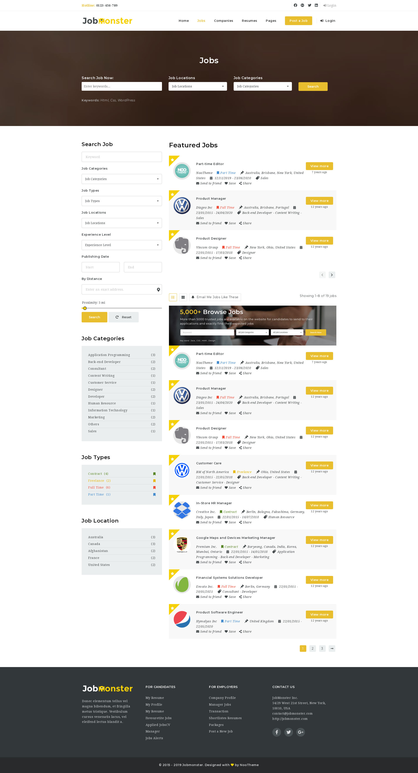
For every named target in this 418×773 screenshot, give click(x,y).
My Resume (155, 698)
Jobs (201, 21)
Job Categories (248, 78)
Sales (265, 178)
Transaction (219, 711)
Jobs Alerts (154, 738)
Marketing (262, 557)
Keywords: (90, 100)
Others (93, 424)
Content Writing (287, 213)
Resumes (249, 21)
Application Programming (109, 355)
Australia (95, 537)
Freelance (99, 480)
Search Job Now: (98, 78)
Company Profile (222, 698)
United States (99, 565)
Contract (98, 473)
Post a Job (299, 21)
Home (184, 21)
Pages (271, 21)
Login (331, 5)
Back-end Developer (257, 213)
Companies (223, 21)
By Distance (92, 279)
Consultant (230, 591)
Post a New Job (221, 731)
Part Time (99, 494)
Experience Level (96, 235)
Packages (216, 725)
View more (319, 166)
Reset (126, 317)
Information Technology (107, 410)
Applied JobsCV (158, 725)
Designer (249, 252)
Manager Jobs (220, 704)
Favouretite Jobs (159, 718)
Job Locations (182, 78)
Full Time (99, 487)
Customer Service (209, 482)
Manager (153, 731)
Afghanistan (98, 551)
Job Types (90, 190)
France (93, 558)
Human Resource (281, 517)
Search (313, 87)
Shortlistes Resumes (225, 718)
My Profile (154, 704)
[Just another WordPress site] (107, 21)
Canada (94, 544)
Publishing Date (95, 257)
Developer (249, 591)
